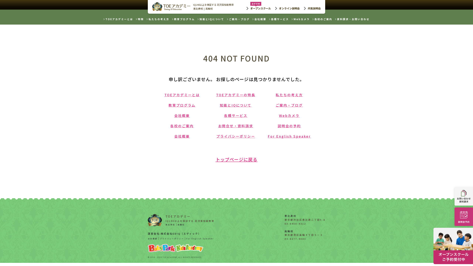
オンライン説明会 (289, 8)
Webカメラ (302, 19)
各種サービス (280, 19)
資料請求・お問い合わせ (353, 19)
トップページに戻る (237, 159)
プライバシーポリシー (235, 136)
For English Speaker (289, 136)
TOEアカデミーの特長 (235, 94)
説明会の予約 (289, 125)
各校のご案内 (323, 19)
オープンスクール (260, 8)
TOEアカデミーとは (119, 19)
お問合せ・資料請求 (235, 125)
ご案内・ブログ (239, 19)
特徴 (141, 19)
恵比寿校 (198, 8)
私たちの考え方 (159, 19)
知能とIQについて (212, 19)
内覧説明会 (314, 8)
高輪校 (209, 8)
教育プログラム (184, 19)
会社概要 (260, 19)
